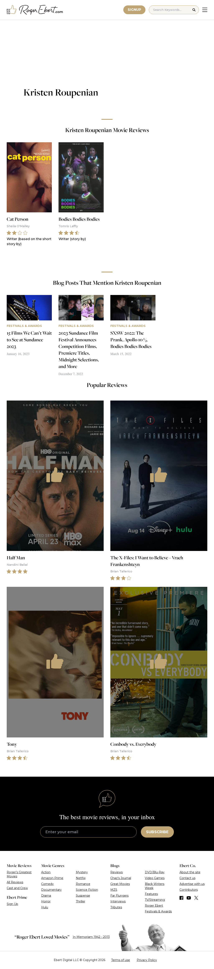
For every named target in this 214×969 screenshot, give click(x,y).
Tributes (116, 907)
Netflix (80, 878)
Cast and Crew (17, 888)
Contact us (187, 878)
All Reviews (15, 882)
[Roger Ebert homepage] (35, 10)
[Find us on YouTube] (189, 898)
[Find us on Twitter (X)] (196, 898)
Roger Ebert (154, 905)
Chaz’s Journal (120, 878)
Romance (83, 884)
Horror (46, 901)
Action (46, 872)
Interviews (118, 901)
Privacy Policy (147, 960)
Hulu (44, 907)
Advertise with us (192, 884)
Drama (46, 895)
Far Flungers (119, 895)
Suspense (83, 895)
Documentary (51, 890)
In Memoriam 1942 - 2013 (91, 937)
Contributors (189, 890)
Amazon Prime (52, 878)
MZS (113, 890)
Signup (134, 10)
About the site (190, 872)
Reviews (116, 872)
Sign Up (12, 904)
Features (151, 894)
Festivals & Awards (158, 911)
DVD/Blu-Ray (154, 872)
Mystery (82, 872)
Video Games (154, 878)
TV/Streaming (155, 900)
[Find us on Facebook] (181, 898)
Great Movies (120, 884)
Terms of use (120, 960)
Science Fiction (87, 890)
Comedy (47, 884)
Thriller (80, 901)
